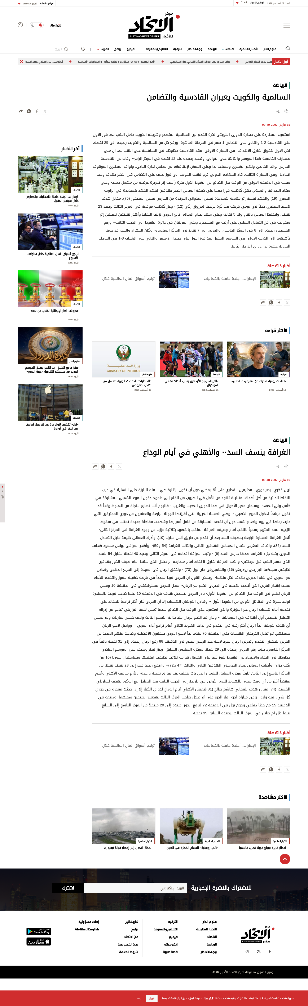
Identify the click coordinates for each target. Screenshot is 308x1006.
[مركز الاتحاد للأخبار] (154, 25)
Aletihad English (87, 929)
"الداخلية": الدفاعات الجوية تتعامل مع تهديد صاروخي (127, 383)
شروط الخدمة (128, 952)
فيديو (130, 49)
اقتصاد (229, 49)
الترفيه (177, 49)
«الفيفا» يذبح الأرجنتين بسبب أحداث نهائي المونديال (192, 383)
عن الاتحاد (131, 937)
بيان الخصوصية (128, 944)
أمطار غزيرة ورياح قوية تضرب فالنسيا (262, 848)
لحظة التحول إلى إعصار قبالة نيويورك (127, 848)
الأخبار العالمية (248, 49)
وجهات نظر (195, 49)
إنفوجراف (170, 944)
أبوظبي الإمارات (252, 3)
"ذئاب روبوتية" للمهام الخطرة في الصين (193, 848)
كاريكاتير (131, 922)
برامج (117, 49)
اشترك (68, 888)
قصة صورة (170, 952)
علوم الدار (270, 49)
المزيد (104, 49)
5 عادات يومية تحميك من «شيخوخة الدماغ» (258, 381)
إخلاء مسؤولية (89, 922)
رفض (138, 998)
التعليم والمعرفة (157, 49)
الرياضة (212, 49)
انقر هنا (208, 998)
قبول (151, 998)
